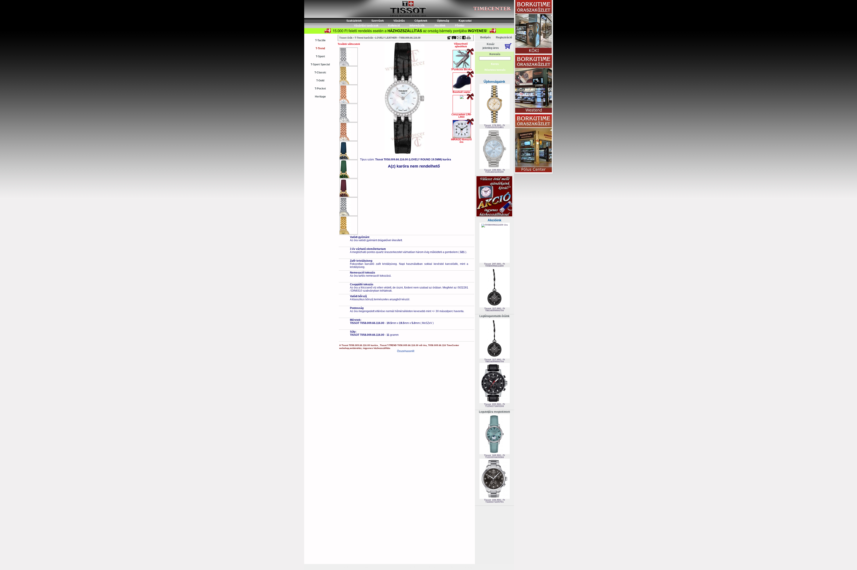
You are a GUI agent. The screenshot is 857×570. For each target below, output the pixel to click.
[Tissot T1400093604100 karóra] (348, 150)
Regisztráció (504, 37)
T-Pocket (320, 88)
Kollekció (394, 25)
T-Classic (320, 72)
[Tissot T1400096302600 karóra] (348, 225)
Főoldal (459, 25)
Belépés (485, 37)
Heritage (320, 96)
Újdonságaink (494, 81)
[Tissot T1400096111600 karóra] (348, 206)
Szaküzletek (354, 20)
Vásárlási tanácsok (366, 25)
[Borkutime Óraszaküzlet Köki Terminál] (533, 27)
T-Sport (320, 56)
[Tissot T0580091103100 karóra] (348, 57)
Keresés (494, 54)
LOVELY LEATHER (386, 37)
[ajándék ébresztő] (494, 215)
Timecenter (463, 1)
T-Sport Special (320, 64)
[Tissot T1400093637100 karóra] (348, 188)
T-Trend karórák (364, 37)
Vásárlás (399, 20)
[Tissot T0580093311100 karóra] (348, 94)
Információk (417, 25)
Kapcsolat (465, 20)
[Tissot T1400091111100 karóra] (348, 113)
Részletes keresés (495, 69)
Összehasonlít (405, 351)
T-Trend (320, 48)
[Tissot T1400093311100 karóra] (348, 131)
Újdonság (443, 20)
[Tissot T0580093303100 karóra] (348, 75)
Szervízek (377, 20)
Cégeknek (420, 20)
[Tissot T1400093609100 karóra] (348, 169)
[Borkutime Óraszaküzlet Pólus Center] (533, 143)
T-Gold (320, 80)
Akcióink (439, 25)
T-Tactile (320, 40)
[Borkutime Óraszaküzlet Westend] (533, 84)
